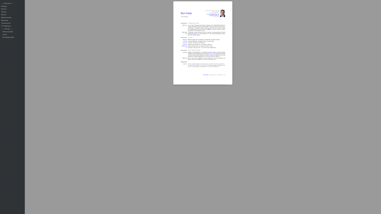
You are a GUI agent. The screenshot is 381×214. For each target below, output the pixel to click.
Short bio (3, 14)
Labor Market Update (8, 37)
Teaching (3, 12)
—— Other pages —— (7, 3)
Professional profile (8, 31)
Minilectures (4, 20)
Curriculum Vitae (6, 23)
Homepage (4, 6)
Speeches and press (6, 17)
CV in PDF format (6, 26)
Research (3, 9)
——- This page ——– (7, 29)
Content (5, 34)
